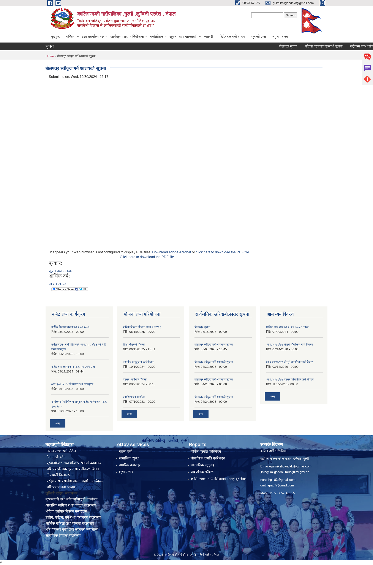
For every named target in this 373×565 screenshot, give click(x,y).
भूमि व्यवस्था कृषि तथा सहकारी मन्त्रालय (72, 529)
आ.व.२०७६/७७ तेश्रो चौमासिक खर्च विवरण (289, 344)
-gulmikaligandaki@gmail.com (290, 466)
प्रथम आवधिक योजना (135, 379)
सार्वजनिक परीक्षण (202, 472)
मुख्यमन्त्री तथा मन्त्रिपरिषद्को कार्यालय (71, 499)
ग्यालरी (208, 37)
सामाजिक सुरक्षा (129, 458)
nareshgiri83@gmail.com (278, 479)
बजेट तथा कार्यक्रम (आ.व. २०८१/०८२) (73, 366)
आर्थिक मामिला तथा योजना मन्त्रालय (70, 523)
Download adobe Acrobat (172, 252)
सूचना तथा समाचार (61, 271)
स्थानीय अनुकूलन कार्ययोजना (138, 362)
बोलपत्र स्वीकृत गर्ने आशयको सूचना (213, 344)
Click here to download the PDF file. (147, 257)
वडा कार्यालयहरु (93, 37)
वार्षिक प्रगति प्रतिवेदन (206, 452)
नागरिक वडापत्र (129, 465)
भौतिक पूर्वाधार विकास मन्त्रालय (66, 511)
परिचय (70, 37)
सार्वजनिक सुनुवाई (202, 465)
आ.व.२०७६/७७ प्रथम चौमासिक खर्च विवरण (290, 379)
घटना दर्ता (125, 452)
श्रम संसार (126, 472)
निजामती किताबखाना (60, 475)
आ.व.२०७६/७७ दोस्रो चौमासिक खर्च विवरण (289, 362)
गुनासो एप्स (258, 37)
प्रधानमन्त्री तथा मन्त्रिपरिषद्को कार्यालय (73, 463)
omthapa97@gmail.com (277, 485)
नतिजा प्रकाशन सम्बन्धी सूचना (313, 46)
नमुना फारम (280, 37)
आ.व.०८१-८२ (57, 284)
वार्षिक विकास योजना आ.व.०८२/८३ (142, 327)
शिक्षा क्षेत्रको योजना (134, 344)
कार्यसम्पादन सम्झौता (134, 397)
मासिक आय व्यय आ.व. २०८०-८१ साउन (287, 327)
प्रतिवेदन (156, 37)
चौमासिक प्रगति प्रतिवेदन (208, 458)
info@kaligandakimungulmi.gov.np (285, 472)
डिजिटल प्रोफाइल (232, 37)
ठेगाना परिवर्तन (56, 457)
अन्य (57, 423)
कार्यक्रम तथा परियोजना (127, 37)
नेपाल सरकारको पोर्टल (61, 451)
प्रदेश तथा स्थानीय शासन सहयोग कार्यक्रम (74, 481)
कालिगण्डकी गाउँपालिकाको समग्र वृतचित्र (219, 479)
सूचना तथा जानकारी (183, 37)
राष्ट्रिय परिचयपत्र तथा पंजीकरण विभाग (72, 469)
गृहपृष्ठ (55, 37)
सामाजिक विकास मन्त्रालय (63, 535)
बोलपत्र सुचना (278, 46)
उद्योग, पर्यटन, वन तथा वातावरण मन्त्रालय (73, 517)
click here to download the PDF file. (223, 252)
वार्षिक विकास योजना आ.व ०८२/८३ (70, 327)
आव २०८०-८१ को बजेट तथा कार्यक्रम (72, 384)
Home (50, 56)
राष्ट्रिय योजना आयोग (60, 487)
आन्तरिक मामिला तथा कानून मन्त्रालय (71, 505)
